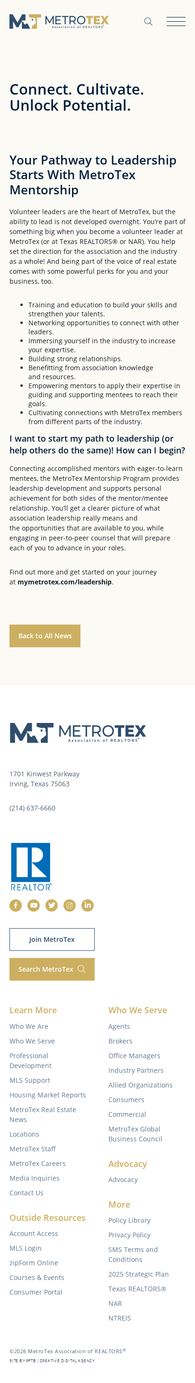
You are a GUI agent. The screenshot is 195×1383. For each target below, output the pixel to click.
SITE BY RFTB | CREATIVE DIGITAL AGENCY (52, 1361)
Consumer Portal (35, 1291)
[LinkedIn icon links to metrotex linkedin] (87, 905)
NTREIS (119, 1317)
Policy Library (129, 1220)
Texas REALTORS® (137, 1288)
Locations (24, 1134)
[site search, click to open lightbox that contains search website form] (148, 21)
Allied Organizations (140, 1084)
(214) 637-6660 (32, 807)
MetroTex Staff (32, 1148)
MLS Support (29, 1080)
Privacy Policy (129, 1234)
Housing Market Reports (47, 1094)
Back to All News (45, 635)
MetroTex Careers (37, 1163)
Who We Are (28, 1026)
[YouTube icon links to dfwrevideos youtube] (33, 905)
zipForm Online (33, 1262)
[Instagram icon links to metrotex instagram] (69, 905)
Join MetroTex (52, 939)
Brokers (120, 1040)
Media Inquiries (34, 1178)
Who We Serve (32, 1040)
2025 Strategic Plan (138, 1274)
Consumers (126, 1099)
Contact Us (26, 1192)
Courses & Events (36, 1277)
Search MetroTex (46, 969)
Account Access (33, 1233)
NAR (115, 1303)
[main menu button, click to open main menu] (176, 21)
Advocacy (123, 1179)
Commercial (127, 1114)
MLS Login (25, 1248)
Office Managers (134, 1055)
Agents (119, 1026)
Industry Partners (136, 1070)
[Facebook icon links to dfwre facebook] (15, 905)
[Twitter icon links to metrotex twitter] (51, 905)
